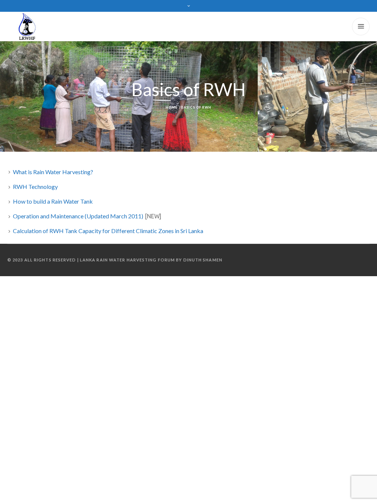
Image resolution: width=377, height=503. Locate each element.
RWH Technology (35, 186)
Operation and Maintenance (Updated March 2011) (78, 215)
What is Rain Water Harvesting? (53, 171)
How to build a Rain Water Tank (53, 201)
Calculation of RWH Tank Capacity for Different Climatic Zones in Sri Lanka (108, 230)
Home (171, 107)
